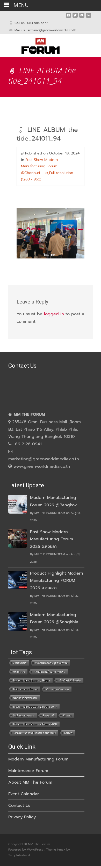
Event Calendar (23, 794)
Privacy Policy (22, 817)
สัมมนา (67, 715)
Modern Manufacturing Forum (31, 680)
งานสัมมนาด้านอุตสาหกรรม (51, 663)
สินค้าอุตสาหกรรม (23, 715)
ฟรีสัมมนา (19, 671)
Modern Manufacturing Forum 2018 (35, 724)
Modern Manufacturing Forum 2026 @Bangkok (53, 501)
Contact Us (19, 805)
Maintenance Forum (25, 689)
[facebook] (68, 17)
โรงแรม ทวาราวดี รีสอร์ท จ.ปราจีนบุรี (34, 733)
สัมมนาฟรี (48, 715)
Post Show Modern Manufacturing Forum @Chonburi (39, 166)
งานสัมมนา (19, 663)
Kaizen (68, 733)
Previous (30, 229)
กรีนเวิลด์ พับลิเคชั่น (70, 680)
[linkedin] (88, 17)
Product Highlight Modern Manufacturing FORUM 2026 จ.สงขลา (56, 580)
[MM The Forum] (36, 44)
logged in (54, 314)
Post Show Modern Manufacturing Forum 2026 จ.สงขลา (51, 539)
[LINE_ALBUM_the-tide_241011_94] (50, 233)
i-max (61, 849)
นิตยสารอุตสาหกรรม (25, 698)
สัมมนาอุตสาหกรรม (57, 689)
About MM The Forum (30, 782)
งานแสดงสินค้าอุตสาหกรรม (49, 671)
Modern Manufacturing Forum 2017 (35, 706)
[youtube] (81, 17)
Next (74, 229)
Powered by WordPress (26, 849)
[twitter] (75, 17)
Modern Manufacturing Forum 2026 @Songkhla (54, 618)
